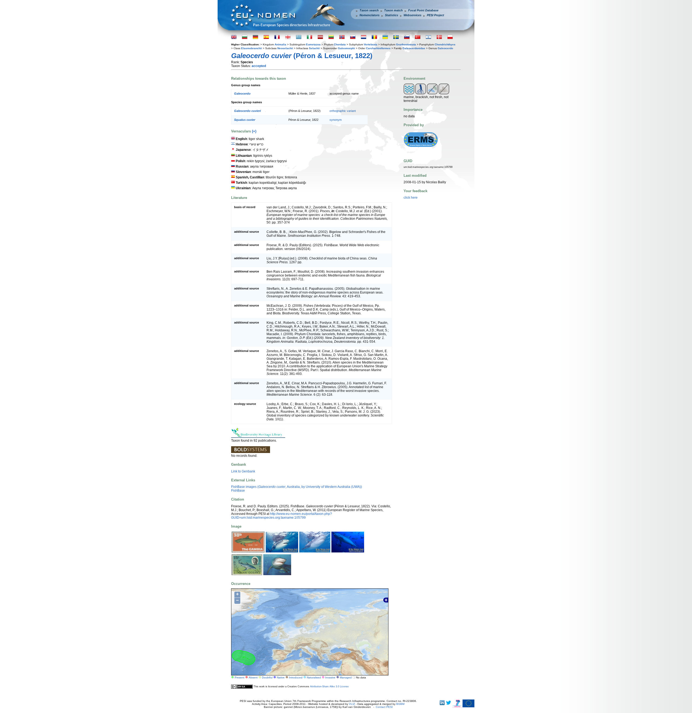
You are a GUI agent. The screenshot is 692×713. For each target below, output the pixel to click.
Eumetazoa (313, 44)
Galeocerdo (445, 48)
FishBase (238, 490)
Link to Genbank (243, 471)
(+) (254, 131)
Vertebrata (370, 44)
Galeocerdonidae (413, 48)
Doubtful (267, 677)
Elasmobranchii (251, 48)
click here (411, 197)
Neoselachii (285, 48)
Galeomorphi (346, 48)
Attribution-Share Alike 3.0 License (329, 686)
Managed (346, 677)
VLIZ (352, 703)
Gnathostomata (406, 44)
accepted (259, 66)
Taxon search (369, 10)
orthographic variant (343, 110)
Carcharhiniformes (378, 48)
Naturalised (314, 677)
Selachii (314, 48)
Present (239, 677)
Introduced (295, 677)
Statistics (391, 15)
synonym (336, 119)
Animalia (280, 44)
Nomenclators (370, 15)
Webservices (412, 15)
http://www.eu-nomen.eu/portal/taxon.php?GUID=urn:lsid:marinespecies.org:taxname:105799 (281, 515)
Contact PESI (384, 706)
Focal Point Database (423, 10)
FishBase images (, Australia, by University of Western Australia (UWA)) (296, 487)
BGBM (400, 703)
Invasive (330, 677)
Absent (253, 677)
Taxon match (393, 10)
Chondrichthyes (445, 44)
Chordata (340, 44)
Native (281, 677)
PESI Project (435, 15)
